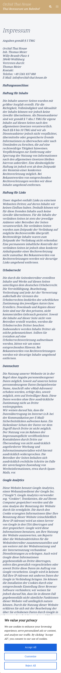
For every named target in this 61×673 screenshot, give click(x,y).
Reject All (30, 666)
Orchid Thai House (17, 4)
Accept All (30, 647)
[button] (50, 6)
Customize (30, 656)
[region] (30, 644)
